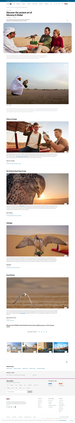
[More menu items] (51, 4)
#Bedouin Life (25, 368)
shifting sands (21, 206)
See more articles (10, 362)
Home (14, 3)
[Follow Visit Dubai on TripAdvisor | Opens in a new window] (11, 407)
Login (62, 3)
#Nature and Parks (17, 368)
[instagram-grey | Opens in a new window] (9, 407)
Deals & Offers (46, 3)
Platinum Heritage (10, 161)
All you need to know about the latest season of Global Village (29, 355)
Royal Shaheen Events (11, 317)
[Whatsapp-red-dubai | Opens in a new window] (39, 332)
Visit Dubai (8, 7)
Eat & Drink (28, 3)
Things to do (23, 3)
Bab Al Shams (9, 213)
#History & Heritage (41, 368)
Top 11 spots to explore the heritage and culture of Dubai (60, 355)
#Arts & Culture (9, 368)
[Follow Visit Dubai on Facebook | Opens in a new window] (6, 407)
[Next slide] (63, 340)
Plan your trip (40, 3)
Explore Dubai (18, 3)
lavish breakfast (22, 313)
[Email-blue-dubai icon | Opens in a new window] (46, 332)
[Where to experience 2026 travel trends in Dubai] (14, 347)
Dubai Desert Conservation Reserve (22, 156)
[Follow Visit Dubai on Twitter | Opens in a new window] (13, 407)
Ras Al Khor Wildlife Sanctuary (37, 325)
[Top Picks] (56, 3)
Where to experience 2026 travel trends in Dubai (14, 355)
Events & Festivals (34, 3)
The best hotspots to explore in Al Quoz (45, 355)
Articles (12, 7)
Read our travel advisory (17, 1)
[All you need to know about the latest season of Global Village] (29, 347)
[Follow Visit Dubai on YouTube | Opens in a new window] (15, 407)
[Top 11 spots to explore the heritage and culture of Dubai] (61, 347)
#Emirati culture (32, 368)
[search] (54, 3)
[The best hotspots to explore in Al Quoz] (45, 347)
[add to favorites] (67, 20)
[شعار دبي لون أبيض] (8, 399)
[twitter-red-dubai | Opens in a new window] (44, 332)
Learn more (34, 375)
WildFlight (8, 265)
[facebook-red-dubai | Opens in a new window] (41, 332)
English (59, 3)
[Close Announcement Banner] (68, 0)
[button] (72, 420)
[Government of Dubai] (9, 4)
